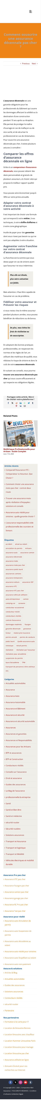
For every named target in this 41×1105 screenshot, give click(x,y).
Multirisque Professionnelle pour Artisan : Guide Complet (19, 450)
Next (34, 63)
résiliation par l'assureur (25, 650)
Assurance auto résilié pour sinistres (20, 951)
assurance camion (27, 552)
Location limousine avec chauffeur (19, 1034)
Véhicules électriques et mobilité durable (20, 862)
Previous (26, 63)
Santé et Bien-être (13, 810)
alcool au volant (21, 544)
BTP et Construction (14, 759)
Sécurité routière (13, 829)
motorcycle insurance (22, 633)
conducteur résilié (13, 612)
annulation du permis (14, 548)
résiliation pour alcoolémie (16, 654)
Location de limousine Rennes (18, 1028)
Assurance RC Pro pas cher (16, 904)
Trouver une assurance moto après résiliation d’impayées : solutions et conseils (18, 502)
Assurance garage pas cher (16, 898)
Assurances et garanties (16, 734)
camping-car (10, 603)
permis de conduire (27, 637)
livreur (8, 633)
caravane (21, 603)
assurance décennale (14, 557)
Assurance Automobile (15, 702)
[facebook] (10, 1082)
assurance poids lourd (14, 569)
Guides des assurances (16, 784)
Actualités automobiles (16, 683)
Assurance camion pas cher (16, 892)
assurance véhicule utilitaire (16, 595)
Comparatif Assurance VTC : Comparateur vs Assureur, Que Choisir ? (19, 474)
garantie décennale (13, 629)
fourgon (28, 624)
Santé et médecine (14, 816)
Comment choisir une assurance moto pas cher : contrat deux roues (20, 488)
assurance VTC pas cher (15, 590)
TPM (23, 662)
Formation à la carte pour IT (17, 1022)
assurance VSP (27, 582)
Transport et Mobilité (15, 854)
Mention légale (18, 1094)
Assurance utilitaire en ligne (17, 1060)
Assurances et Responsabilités (19, 740)
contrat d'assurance (13, 620)
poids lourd (10, 641)
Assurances (11, 727)
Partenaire (9, 1010)
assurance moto (12, 561)
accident (9, 544)
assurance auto (11, 552)
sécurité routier (12, 822)
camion (26, 599)
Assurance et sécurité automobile (20, 721)
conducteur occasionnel (15, 607)
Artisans (28, 548)
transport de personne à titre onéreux (20, 667)
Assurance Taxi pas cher (15, 911)
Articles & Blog (11, 972)
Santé (8, 803)
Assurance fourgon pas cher (17, 885)
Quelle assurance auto (26, 641)
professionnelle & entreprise (18, 797)
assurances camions (13, 574)
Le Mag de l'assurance (15, 791)
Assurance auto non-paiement (18, 964)
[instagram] (20, 1082)
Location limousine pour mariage (19, 1047)
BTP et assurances (14, 753)
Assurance (10, 689)
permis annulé (11, 637)
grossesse (27, 629)
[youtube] (25, 1082)
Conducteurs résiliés (14, 765)
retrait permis (21, 646)
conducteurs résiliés (13, 616)
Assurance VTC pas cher (15, 879)
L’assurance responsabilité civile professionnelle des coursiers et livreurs (19, 526)
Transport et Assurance (16, 841)
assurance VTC (11, 586)
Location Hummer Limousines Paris (20, 1041)
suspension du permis (14, 658)
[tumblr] (30, 1082)
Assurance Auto (12, 696)
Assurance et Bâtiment (15, 708)
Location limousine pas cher (17, 1053)
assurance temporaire (14, 578)
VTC (7, 671)
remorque (9, 646)
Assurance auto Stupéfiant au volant (20, 958)
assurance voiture (12, 582)
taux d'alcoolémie (12, 662)
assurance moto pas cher (15, 565)
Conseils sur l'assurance (16, 772)
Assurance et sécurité (15, 715)
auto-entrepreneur (13, 599)
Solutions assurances (15, 835)
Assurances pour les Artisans (18, 746)
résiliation (9, 650)
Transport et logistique (16, 848)
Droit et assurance (14, 778)
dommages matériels (14, 624)
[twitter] (15, 1082)
